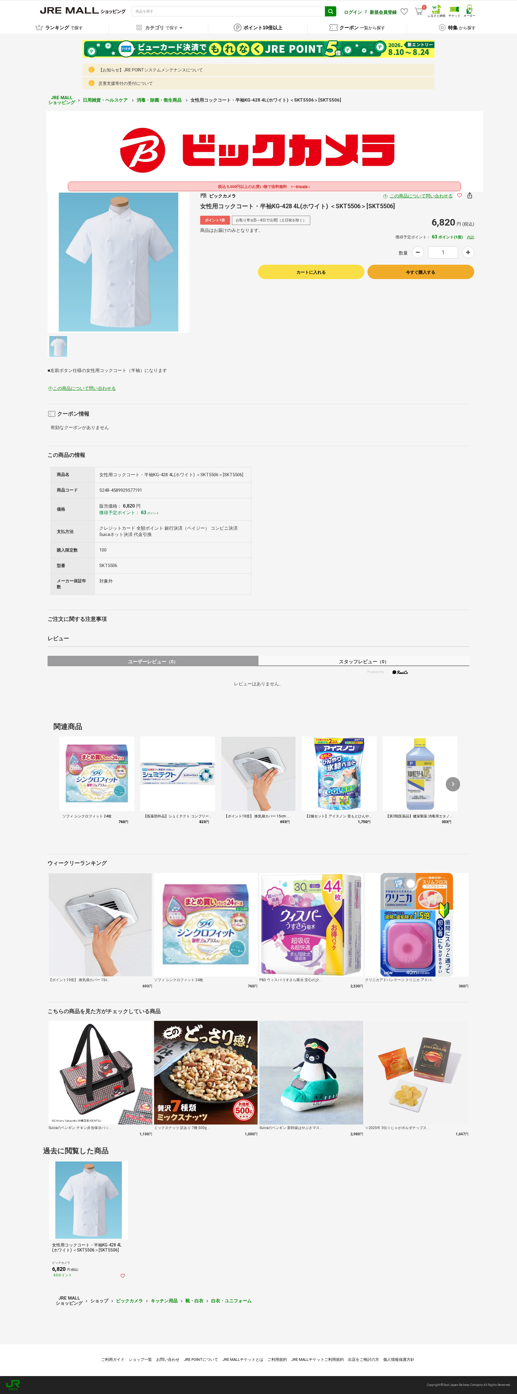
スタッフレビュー (364, 661)
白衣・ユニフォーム (231, 1300)
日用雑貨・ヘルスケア (106, 100)
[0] (419, 11)
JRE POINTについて (201, 1359)
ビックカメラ (129, 1300)
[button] (452, 784)
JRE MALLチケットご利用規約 (317, 1359)
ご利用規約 (277, 1359)
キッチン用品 (164, 1300)
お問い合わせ (168, 1359)
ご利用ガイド (112, 1359)
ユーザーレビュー (153, 661)
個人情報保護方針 (398, 1359)
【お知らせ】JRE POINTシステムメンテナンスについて (150, 70)
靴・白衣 (194, 1300)
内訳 (470, 237)
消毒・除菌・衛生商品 (160, 100)
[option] (118, 262)
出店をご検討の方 (363, 1359)
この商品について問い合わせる (421, 196)
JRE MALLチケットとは (242, 1359)
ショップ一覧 (140, 1359)
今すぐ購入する (420, 272)
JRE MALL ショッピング (61, 100)
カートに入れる (311, 272)
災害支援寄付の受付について (125, 83)
